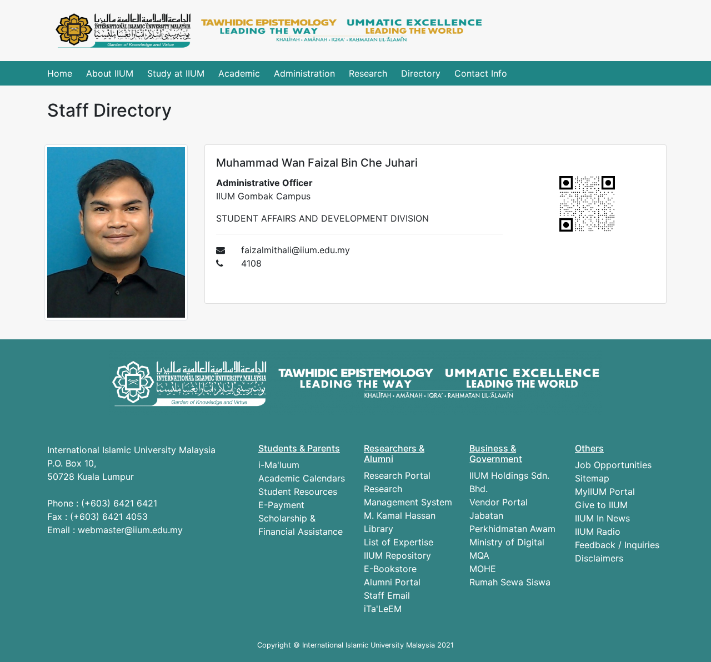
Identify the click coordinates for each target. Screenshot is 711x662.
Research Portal (397, 475)
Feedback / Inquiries (617, 544)
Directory (420, 73)
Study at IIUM (175, 73)
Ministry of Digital (506, 542)
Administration (304, 73)
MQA (479, 555)
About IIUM (109, 73)
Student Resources (297, 491)
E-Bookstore (390, 568)
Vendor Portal (498, 502)
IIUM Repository (397, 555)
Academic (239, 73)
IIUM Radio (597, 531)
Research (368, 73)
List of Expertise (398, 542)
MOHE (482, 568)
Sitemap (592, 478)
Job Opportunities (613, 464)
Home (59, 73)
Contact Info (480, 73)
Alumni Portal (392, 582)
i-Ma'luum (278, 464)
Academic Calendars (301, 478)
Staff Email (387, 595)
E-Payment (281, 504)
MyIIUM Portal (605, 491)
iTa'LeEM (383, 608)
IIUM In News (602, 518)
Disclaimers (599, 558)
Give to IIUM (601, 504)
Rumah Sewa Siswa (509, 582)
